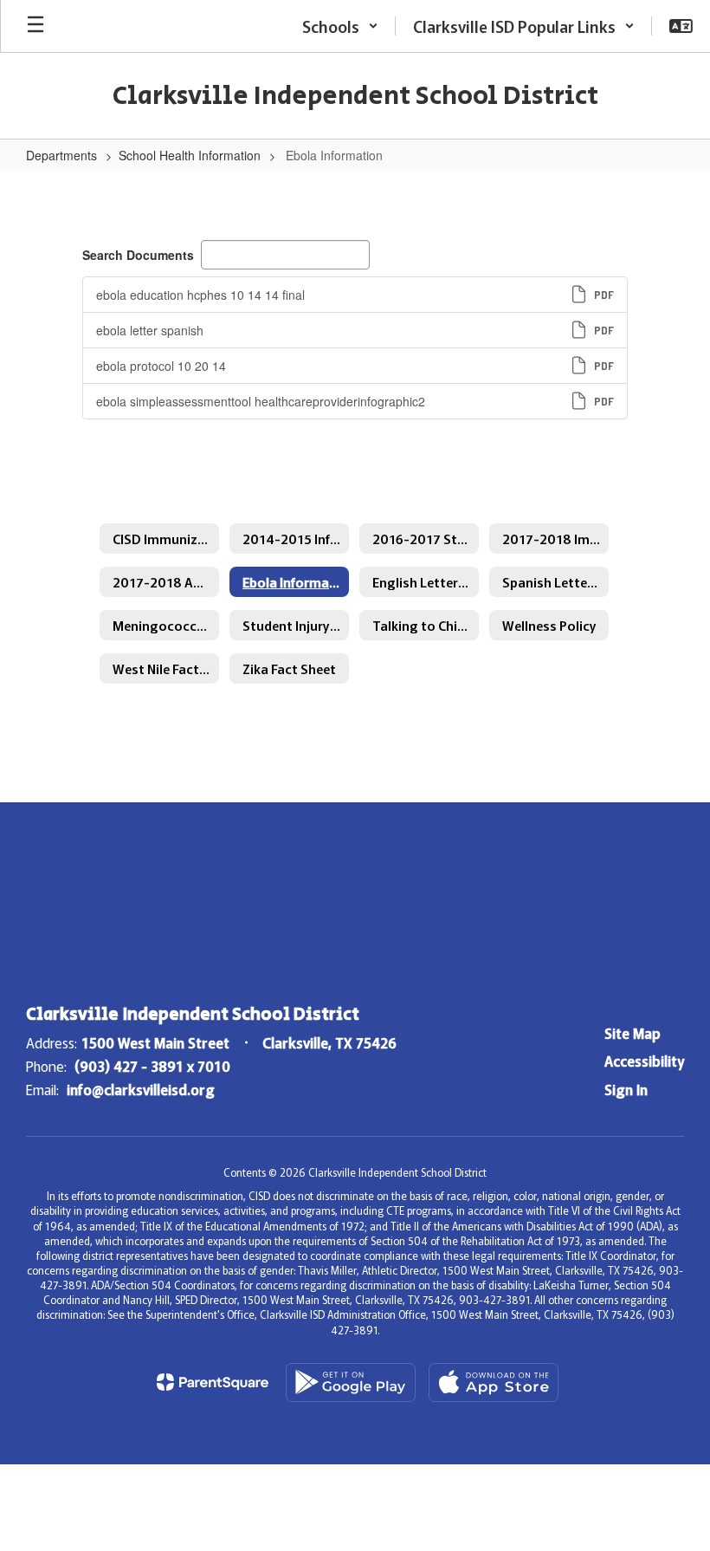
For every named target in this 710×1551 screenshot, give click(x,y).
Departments (61, 155)
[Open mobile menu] (35, 26)
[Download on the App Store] (493, 1382)
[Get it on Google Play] (351, 1382)
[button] (340, 26)
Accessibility (644, 1060)
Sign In (626, 1089)
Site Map (632, 1032)
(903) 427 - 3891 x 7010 (152, 1065)
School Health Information (190, 155)
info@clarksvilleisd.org (141, 1089)
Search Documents (138, 254)
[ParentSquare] (212, 1382)
